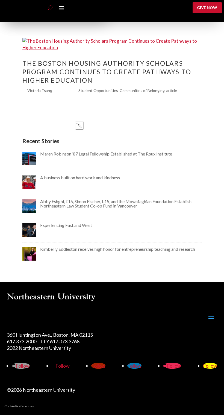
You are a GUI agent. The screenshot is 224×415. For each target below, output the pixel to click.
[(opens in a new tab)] (29, 163)
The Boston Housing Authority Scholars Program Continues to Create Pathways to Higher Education (106, 71)
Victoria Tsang (39, 90)
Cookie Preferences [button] (19, 406)
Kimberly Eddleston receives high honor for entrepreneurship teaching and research (117, 249)
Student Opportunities (98, 90)
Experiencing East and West (66, 225)
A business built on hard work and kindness (80, 177)
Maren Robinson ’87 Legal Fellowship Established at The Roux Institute (106, 153)
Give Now (207, 7)
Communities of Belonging (142, 90)
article (171, 90)
